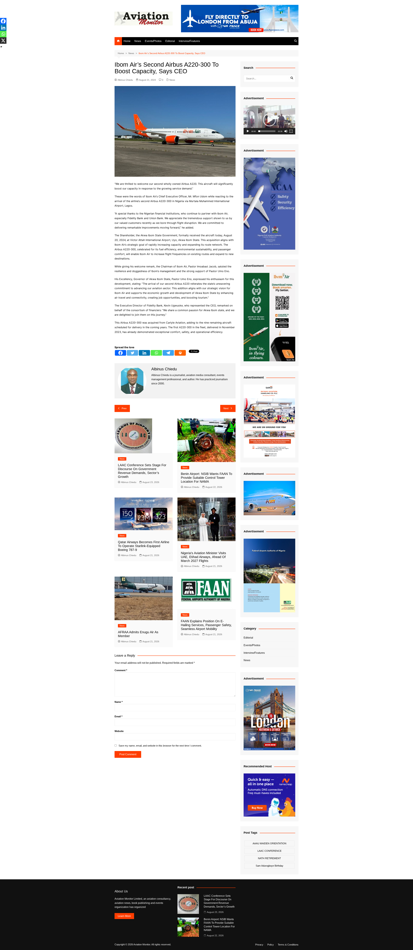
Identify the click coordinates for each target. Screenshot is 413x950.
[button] (269, 119)
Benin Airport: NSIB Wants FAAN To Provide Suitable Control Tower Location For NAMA (206, 477)
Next (225, 408)
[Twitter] (132, 353)
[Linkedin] (144, 353)
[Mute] (285, 131)
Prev (124, 408)
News (137, 41)
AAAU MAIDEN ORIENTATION (269, 843)
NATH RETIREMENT (269, 858)
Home (127, 41)
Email (118, 716)
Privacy (259, 944)
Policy (270, 944)
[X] (3, 40)
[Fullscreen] (291, 131)
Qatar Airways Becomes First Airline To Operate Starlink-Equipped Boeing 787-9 (143, 546)
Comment (121, 670)
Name (119, 702)
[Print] (180, 353)
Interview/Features (189, 41)
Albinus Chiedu (125, 80)
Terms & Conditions (288, 944)
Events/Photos (153, 41)
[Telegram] (168, 353)
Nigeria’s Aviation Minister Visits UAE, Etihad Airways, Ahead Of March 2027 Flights (203, 557)
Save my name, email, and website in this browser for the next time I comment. (160, 745)
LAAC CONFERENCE (269, 850)
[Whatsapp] (156, 353)
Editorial (170, 41)
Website (119, 731)
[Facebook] (120, 353)
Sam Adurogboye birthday (269, 865)
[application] (269, 119)
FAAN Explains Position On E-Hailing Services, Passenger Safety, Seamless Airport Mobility (206, 625)
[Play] (247, 131)
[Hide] (1, 47)
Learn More (124, 916)
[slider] (266, 131)
